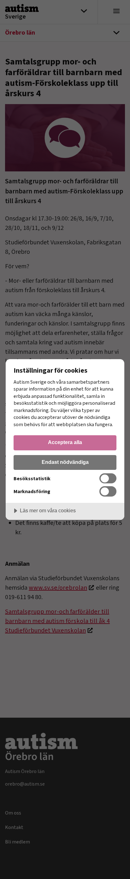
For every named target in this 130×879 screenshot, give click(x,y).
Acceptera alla (65, 442)
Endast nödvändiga (65, 462)
